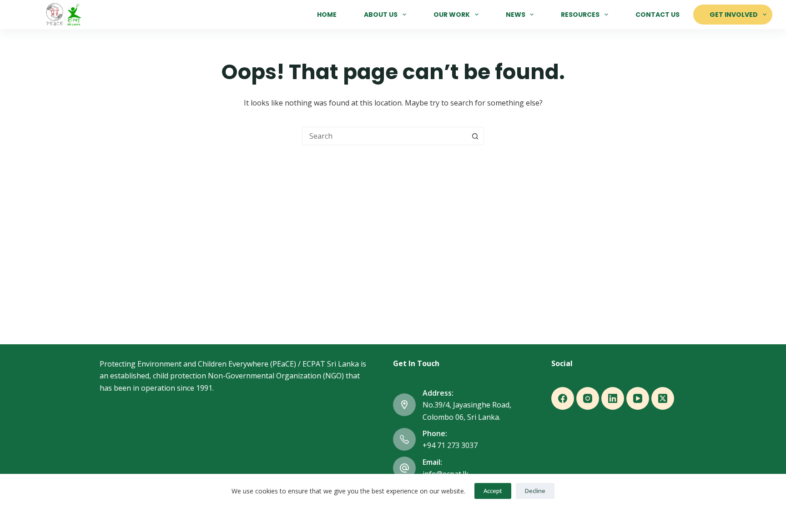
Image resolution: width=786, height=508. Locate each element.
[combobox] (384, 136)
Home (327, 14)
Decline (535, 491)
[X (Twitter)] (662, 398)
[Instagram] (587, 398)
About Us (381, 14)
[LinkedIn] (612, 398)
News (515, 14)
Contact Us (657, 14)
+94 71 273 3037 (450, 445)
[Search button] (475, 136)
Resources (580, 14)
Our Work (451, 14)
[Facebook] (562, 398)
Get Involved (734, 14)
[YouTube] (637, 398)
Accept (493, 491)
